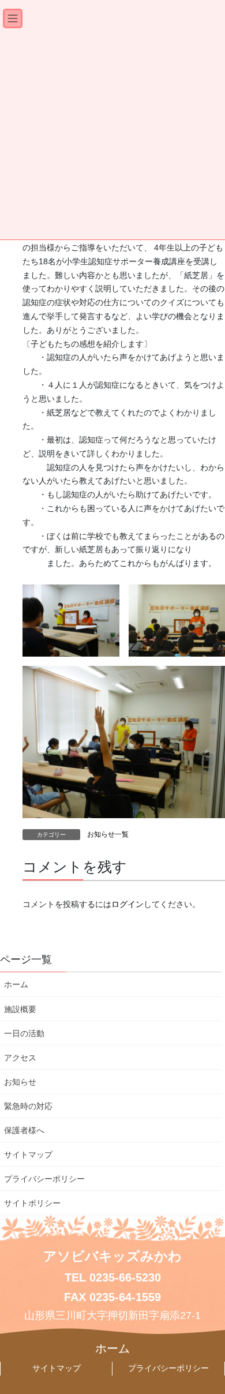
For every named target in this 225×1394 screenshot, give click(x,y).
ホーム (16, 984)
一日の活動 (24, 1033)
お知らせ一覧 (108, 834)
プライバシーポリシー (44, 1178)
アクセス (20, 1057)
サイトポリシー (32, 1203)
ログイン (127, 904)
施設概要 (20, 1009)
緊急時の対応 (28, 1106)
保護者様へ (24, 1130)
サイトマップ (28, 1154)
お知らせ (20, 1081)
